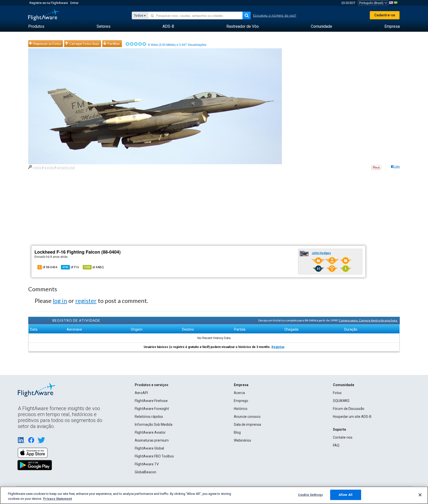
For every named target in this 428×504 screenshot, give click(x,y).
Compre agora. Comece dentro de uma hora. (368, 320)
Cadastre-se (384, 15)
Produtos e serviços (151, 385)
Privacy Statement (57, 499)
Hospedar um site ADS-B (352, 417)
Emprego (241, 401)
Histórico (240, 409)
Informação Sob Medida (153, 424)
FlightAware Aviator (150, 432)
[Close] (420, 494)
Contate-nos (342, 437)
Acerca (239, 393)
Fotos (337, 393)
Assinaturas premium (152, 440)
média (37, 167)
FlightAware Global (149, 448)
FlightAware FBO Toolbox (154, 456)
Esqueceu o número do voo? (274, 15)
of (70, 267)
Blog (237, 432)
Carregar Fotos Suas (84, 44)
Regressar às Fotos (47, 44)
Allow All (345, 495)
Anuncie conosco (247, 417)
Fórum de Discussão (348, 409)
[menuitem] (36, 26)
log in (60, 300)
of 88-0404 (48, 267)
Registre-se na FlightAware (48, 3)
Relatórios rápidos (149, 417)
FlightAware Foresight (152, 409)
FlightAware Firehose (151, 401)
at (94, 267)
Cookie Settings (310, 495)
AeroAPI (141, 393)
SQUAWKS (341, 401)
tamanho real (65, 167)
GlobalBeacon (145, 472)
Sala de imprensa (247, 424)
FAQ (336, 445)
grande (49, 167)
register (86, 300)
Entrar (74, 3)
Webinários (242, 440)
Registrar (278, 347)
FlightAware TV (147, 464)
